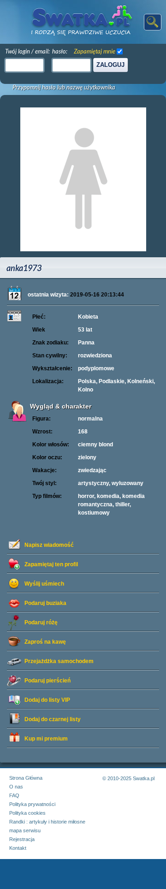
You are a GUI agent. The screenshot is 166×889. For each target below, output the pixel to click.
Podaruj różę (41, 622)
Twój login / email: (27, 51)
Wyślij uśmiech (44, 584)
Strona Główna (25, 778)
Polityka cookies (27, 813)
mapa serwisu (25, 830)
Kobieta (88, 317)
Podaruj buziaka (45, 603)
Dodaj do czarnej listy (52, 719)
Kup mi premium (46, 738)
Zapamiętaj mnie (94, 51)
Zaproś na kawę (45, 642)
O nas (16, 786)
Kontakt (17, 848)
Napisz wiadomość (49, 545)
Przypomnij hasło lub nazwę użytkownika (63, 87)
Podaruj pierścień (47, 680)
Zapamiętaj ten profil (51, 564)
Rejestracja (22, 839)
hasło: (59, 51)
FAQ (14, 795)
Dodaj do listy (47, 700)
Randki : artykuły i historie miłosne (47, 821)
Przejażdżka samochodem (59, 661)
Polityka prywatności (32, 804)
